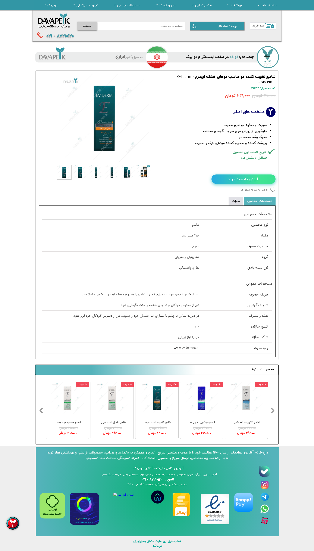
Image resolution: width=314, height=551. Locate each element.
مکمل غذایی (203, 5)
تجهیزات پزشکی (87, 5)
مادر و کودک (168, 5)
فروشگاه (236, 5)
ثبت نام (223, 26)
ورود (234, 26)
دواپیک (52, 5)
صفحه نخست (267, 5)
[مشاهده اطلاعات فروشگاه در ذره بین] (123, 495)
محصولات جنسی (128, 5)
